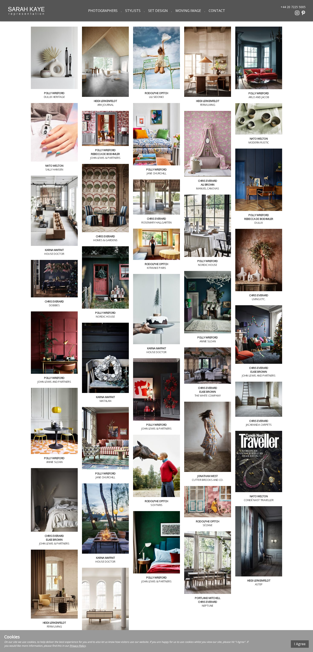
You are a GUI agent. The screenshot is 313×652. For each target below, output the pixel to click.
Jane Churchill (156, 173)
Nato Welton (54, 166)
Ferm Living (207, 105)
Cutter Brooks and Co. (207, 480)
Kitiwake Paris (156, 268)
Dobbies (54, 305)
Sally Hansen (54, 169)
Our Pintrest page (303, 13)
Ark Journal (105, 105)
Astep (259, 584)
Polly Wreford (54, 93)
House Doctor (54, 254)
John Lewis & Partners (105, 158)
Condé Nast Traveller (259, 500)
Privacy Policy (78, 646)
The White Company (208, 395)
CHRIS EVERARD (207, 181)
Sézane (207, 525)
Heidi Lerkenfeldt (105, 101)
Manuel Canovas (207, 188)
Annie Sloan (208, 341)
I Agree (300, 644)
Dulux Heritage (54, 97)
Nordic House (207, 265)
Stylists (133, 10)
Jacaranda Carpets (258, 425)
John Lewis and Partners (259, 375)
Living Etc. (258, 299)
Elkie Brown (258, 372)
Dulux (258, 223)
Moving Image (188, 10)
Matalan (105, 401)
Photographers (103, 10)
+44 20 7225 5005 (293, 7)
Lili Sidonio (156, 97)
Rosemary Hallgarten (156, 222)
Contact (217, 10)
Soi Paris (156, 505)
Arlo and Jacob (258, 97)
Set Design (158, 10)
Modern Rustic (258, 142)
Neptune (207, 606)
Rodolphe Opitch (156, 93)
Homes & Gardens (105, 240)
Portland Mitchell (207, 598)
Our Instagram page (297, 13)
